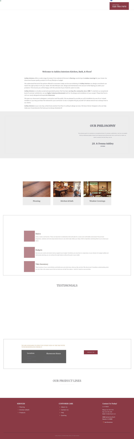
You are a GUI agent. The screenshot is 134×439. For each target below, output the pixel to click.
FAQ (62, 412)
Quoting (63, 415)
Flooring (22, 407)
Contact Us (90, 352)
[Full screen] (108, 174)
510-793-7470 (119, 6)
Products (22, 412)
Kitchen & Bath (24, 410)
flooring (72, 78)
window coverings (89, 78)
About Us (64, 407)
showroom (51, 95)
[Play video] (25, 174)
